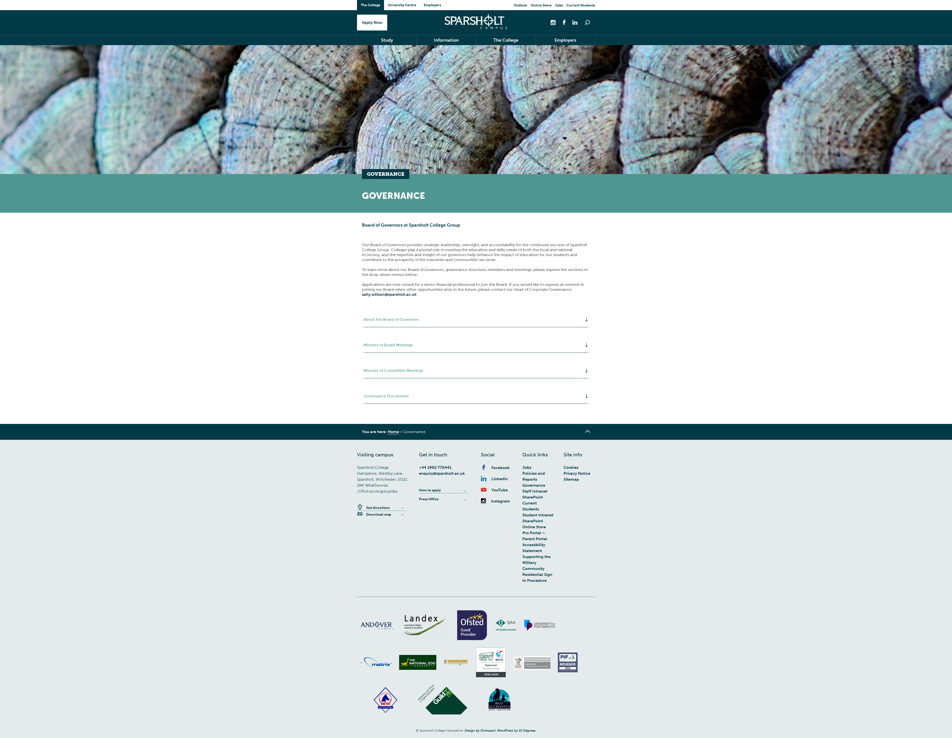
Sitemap (571, 479)
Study (387, 40)
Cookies (571, 467)
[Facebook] (561, 22)
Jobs (559, 5)
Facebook (500, 467)
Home (393, 431)
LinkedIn (499, 478)
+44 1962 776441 (435, 467)
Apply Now (372, 22)
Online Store (541, 5)
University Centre (402, 5)
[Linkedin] (572, 22)
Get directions (378, 508)
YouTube (499, 490)
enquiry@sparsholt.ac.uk (442, 473)
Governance (533, 485)
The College (370, 5)
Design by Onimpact (480, 730)
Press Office (429, 499)
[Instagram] (554, 22)
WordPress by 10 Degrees (516, 730)
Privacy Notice (577, 473)
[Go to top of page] (587, 431)
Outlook (520, 5)
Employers (432, 5)
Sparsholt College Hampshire (476, 21)
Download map (378, 514)
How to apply (430, 490)
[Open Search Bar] (587, 22)
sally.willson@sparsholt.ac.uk (389, 294)
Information (446, 40)
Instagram (500, 501)
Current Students (580, 5)
